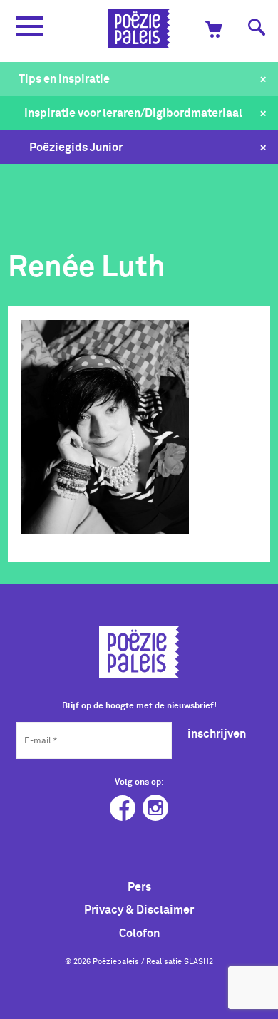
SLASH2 (198, 961)
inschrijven (216, 733)
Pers (139, 886)
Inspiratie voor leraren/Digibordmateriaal (133, 112)
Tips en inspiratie (64, 78)
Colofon (139, 932)
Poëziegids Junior (76, 146)
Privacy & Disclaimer (139, 909)
